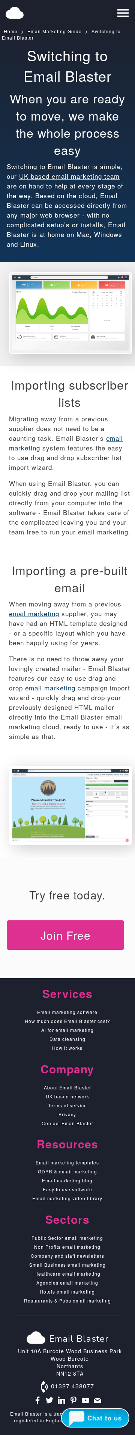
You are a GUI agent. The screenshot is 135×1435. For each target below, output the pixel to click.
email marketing (34, 613)
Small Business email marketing (67, 1264)
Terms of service (67, 1105)
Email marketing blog (67, 1180)
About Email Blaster (67, 1087)
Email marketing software (67, 1012)
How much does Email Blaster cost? (67, 1021)
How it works (67, 1048)
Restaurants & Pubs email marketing (67, 1300)
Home (11, 31)
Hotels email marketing (67, 1291)
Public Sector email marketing (67, 1238)
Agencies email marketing (67, 1282)
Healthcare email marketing (67, 1273)
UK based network (67, 1096)
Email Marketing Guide (54, 31)
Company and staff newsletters (67, 1255)
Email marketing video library (67, 1198)
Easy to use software (67, 1189)
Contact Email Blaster (67, 1123)
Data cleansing (68, 1039)
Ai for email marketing (67, 1030)
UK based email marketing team (69, 176)
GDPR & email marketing (67, 1171)
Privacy (67, 1114)
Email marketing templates (67, 1162)
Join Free (65, 935)
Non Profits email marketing (67, 1247)
